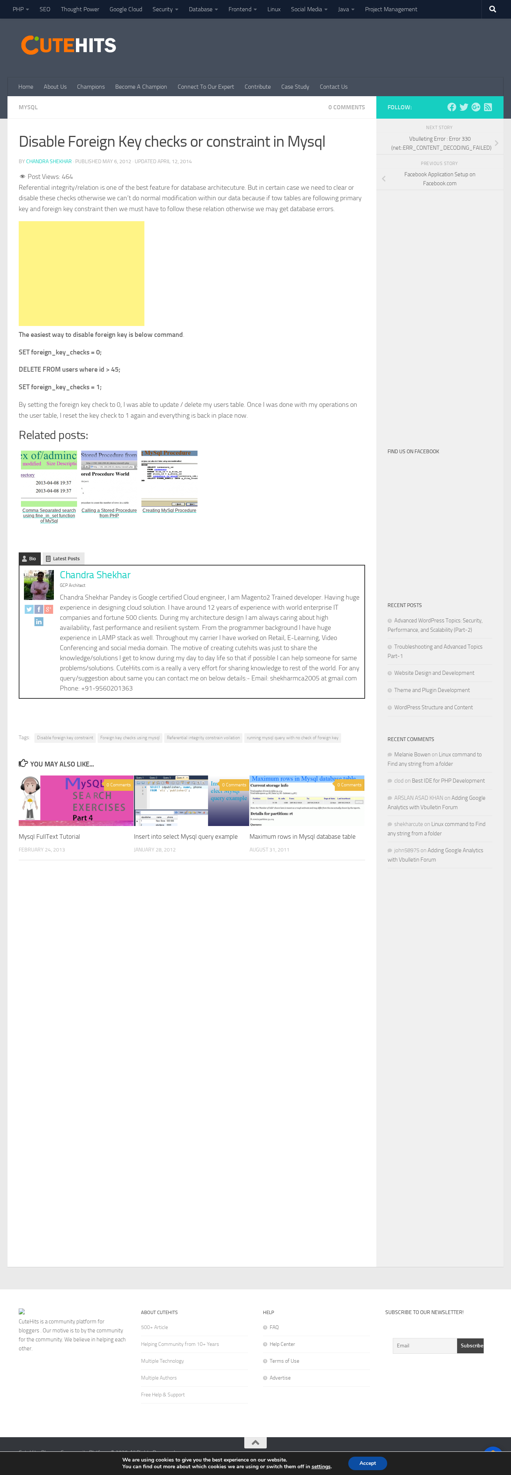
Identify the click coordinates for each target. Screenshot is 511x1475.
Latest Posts (66, 558)
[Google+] (48, 611)
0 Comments (346, 107)
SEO (45, 9)
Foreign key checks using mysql (130, 737)
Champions (91, 86)
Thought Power (80, 9)
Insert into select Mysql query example (186, 836)
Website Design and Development (434, 673)
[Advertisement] (356, 47)
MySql (28, 107)
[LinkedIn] (38, 623)
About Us (55, 86)
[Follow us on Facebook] (451, 107)
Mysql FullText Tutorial (49, 836)
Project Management (391, 9)
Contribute (258, 86)
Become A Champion (141, 86)
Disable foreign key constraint (65, 737)
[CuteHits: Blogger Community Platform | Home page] (69, 45)
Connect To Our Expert (206, 86)
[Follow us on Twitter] (463, 107)
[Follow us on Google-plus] (475, 107)
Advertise (280, 1378)
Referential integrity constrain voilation (203, 737)
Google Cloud (126, 9)
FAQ (274, 1327)
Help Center (282, 1344)
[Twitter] (29, 611)
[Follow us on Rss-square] (487, 107)
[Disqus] (192, 969)
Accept (367, 1463)
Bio (32, 558)
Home (25, 86)
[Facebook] (38, 611)
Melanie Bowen (412, 754)
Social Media (306, 9)
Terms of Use (284, 1361)
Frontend (240, 9)
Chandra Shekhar (49, 161)
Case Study (295, 86)
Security (163, 9)
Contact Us (334, 86)
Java (343, 9)
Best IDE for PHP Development (448, 780)
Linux (274, 9)
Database (200, 9)
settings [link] (321, 1466)
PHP (18, 9)
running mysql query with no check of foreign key (293, 737)
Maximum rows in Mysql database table (303, 836)
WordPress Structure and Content (433, 707)
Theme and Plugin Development (432, 690)
